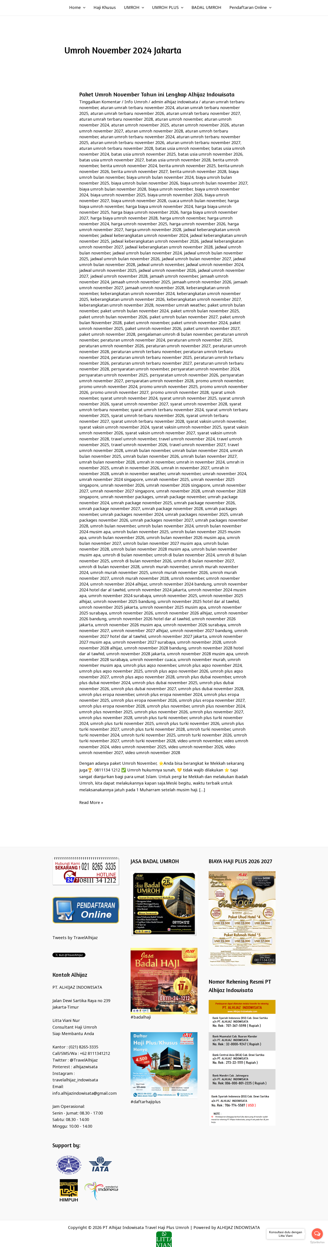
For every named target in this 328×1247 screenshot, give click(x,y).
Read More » (91, 803)
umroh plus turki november (161, 718)
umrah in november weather (138, 474)
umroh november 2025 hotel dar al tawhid (198, 601)
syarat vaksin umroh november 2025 (186, 427)
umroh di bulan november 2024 (184, 555)
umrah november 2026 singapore (178, 485)
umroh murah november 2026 (179, 573)
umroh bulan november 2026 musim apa (186, 538)
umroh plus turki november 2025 (122, 723)
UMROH (131, 7)
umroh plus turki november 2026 (187, 723)
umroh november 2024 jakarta (157, 590)
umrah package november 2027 (109, 509)
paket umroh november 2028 (107, 334)
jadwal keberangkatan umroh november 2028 (169, 247)
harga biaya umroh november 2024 (159, 207)
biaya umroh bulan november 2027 (213, 183)
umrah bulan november (147, 451)
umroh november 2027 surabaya (144, 642)
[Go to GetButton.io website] (317, 1242)
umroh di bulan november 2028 (109, 567)
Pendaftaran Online (248, 7)
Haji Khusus (104, 7)
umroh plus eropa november (106, 695)
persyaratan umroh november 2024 (205, 369)
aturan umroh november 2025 (140, 125)
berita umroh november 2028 (198, 172)
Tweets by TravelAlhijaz (75, 938)
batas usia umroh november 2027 (111, 160)
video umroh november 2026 (195, 747)
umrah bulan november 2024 (200, 451)
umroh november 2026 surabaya (194, 625)
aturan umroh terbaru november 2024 (137, 137)
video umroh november (200, 741)
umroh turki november (208, 729)
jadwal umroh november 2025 (107, 270)
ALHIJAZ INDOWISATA (238, 1228)
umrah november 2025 (167, 479)
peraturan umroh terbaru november (146, 352)
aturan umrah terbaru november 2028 (116, 119)
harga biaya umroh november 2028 (124, 218)
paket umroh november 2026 (153, 329)
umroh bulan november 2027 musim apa (162, 543)
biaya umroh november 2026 (174, 195)
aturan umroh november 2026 (200, 125)
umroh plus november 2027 (216, 712)
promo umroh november (219, 381)
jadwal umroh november (160, 265)
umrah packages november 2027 (161, 520)
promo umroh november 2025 (168, 387)
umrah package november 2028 (172, 509)
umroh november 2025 (175, 596)
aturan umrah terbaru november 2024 (137, 108)
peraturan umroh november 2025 (199, 340)
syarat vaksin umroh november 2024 (114, 427)
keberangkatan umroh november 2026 (127, 299)
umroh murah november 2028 (140, 578)
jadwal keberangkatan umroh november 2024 (144, 235)
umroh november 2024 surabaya (120, 596)
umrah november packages (127, 497)
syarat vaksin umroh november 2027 (160, 433)
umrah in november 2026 (135, 468)
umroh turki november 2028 (148, 741)
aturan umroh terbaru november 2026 (127, 143)
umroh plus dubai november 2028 (210, 689)
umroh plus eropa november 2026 (144, 700)
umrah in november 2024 (200, 462)
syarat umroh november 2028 (198, 404)
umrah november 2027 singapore (122, 491)
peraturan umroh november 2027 (178, 346)
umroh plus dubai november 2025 (164, 683)
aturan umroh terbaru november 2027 (203, 143)
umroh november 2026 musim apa (128, 625)
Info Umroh (136, 102)
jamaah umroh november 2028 (154, 288)
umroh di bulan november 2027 (204, 561)
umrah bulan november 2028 (107, 462)
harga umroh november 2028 (153, 230)
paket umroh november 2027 (211, 329)
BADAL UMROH (206, 7)
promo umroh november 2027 (119, 392)
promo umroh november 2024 (108, 387)
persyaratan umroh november (140, 369)
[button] (83, 8)
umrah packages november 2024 (131, 514)
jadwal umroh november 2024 (214, 265)
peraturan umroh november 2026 (111, 346)
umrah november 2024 (224, 474)
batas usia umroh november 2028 (178, 160)
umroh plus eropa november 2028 (112, 706)
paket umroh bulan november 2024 (134, 311)
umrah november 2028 (178, 491)
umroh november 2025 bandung (124, 601)
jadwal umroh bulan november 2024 (147, 253)
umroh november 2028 (199, 642)
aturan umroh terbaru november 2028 (116, 148)
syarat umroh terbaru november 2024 (167, 410)
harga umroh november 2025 (139, 224)
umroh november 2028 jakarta (135, 654)
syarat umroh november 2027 (139, 404)
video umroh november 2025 (138, 747)
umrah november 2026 (122, 485)
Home (75, 7)
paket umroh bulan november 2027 (183, 317)
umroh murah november (165, 567)
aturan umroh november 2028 (154, 131)
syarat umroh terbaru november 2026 (147, 416)
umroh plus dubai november (204, 677)
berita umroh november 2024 (128, 166)
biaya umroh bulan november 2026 (144, 183)
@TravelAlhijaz (84, 1060)
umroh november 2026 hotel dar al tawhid (149, 619)
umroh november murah (201, 660)
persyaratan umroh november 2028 (159, 381)
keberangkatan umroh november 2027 (204, 299)
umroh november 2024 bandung (180, 584)
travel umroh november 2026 (139, 445)
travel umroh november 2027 (197, 445)
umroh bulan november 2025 (140, 532)
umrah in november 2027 (185, 468)
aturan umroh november (178, 119)
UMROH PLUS (165, 7)
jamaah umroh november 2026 (201, 282)
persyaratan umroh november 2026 (184, 375)
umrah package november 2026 (204, 503)
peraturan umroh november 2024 (132, 340)
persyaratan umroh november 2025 (113, 375)
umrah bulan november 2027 (209, 456)
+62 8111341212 (95, 1053)
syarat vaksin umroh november (215, 421)
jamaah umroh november (174, 276)
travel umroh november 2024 (187, 439)
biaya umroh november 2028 (138, 201)
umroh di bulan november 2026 (141, 561)
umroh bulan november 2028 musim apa (150, 549)
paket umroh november (146, 323)
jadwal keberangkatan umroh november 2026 (155, 241)
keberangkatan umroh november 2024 (137, 294)
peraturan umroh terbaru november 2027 (151, 363)
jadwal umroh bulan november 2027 (196, 259)
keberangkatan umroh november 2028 (116, 305)
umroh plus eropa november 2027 (212, 700)
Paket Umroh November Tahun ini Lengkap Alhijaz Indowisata (157, 94)
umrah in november (155, 462)
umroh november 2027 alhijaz (139, 631)
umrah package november (181, 497)
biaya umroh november (170, 189)
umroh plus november (168, 706)
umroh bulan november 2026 (116, 538)
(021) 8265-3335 (83, 1047)
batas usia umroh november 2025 (143, 154)
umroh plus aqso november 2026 (176, 671)
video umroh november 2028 (152, 753)
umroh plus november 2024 (218, 706)
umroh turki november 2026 (205, 735)
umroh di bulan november (127, 555)
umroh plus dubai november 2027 (143, 689)
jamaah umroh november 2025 (140, 282)
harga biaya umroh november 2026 (144, 212)
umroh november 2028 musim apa (200, 654)
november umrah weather (180, 305)
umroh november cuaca (153, 660)
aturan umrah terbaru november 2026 (127, 113)
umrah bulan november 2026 (151, 456)
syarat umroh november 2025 (188, 398)
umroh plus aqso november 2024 (210, 665)
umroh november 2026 (131, 613)
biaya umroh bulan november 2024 (160, 177)
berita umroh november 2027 (139, 172)
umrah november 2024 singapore (111, 479)
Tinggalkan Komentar (100, 102)
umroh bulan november (112, 526)
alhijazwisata (85, 1067)
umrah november (184, 474)
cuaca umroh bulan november (196, 201)
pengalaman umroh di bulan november (174, 334)
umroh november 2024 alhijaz (118, 584)
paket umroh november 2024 (199, 323)
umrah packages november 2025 (196, 514)
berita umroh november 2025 (187, 166)
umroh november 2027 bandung (201, 631)
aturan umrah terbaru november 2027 (203, 113)
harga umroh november (182, 218)
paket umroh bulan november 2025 (205, 311)
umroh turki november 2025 (148, 735)
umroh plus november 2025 (105, 712)
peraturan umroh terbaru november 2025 (151, 357)
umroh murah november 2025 (119, 573)
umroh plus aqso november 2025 (111, 671)
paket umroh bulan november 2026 (113, 317)
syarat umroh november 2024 (128, 398)
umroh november (187, 578)
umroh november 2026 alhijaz (183, 613)
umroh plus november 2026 (161, 712)
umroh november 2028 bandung (155, 648)
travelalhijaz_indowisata (75, 1080)
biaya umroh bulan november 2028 (112, 189)
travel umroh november (133, 439)
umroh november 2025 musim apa (173, 607)
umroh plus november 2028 (105, 718)
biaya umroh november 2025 (117, 195)
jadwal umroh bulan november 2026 (125, 259)
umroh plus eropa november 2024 (169, 695)
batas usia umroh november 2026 (210, 154)
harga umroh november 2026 (197, 224)
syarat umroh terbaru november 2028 (147, 421)
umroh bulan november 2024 (165, 526)
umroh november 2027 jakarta (177, 636)
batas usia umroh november (182, 148)
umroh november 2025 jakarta (108, 607)
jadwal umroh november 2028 (118, 276)
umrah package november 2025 (141, 503)
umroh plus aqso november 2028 (142, 677)
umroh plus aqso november (149, 665)
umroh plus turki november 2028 (153, 729)
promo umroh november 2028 (180, 392)
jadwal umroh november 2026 (167, 270)
